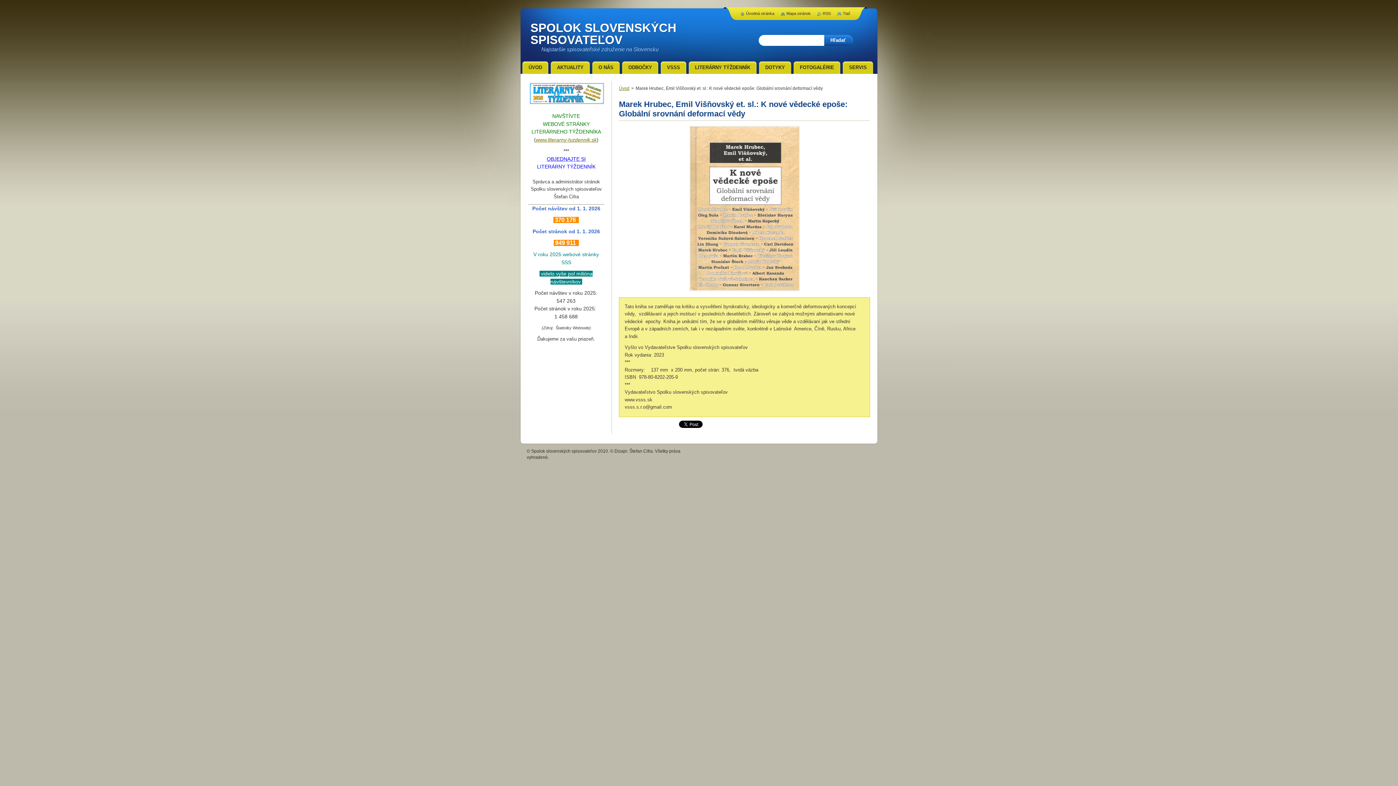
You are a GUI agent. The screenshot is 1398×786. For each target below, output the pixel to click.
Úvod (624, 88)
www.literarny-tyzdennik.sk (566, 140)
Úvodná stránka (760, 13)
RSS (827, 13)
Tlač (846, 13)
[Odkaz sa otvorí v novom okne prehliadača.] (744, 291)
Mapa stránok (798, 13)
